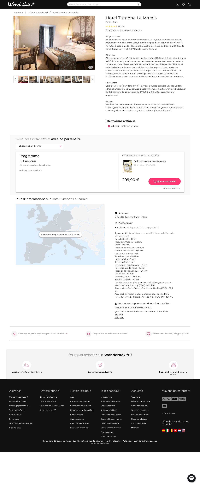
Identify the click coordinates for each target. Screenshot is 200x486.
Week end (135, 397)
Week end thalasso (139, 410)
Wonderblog (15, 428)
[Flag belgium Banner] (171, 431)
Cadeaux (18, 12)
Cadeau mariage (108, 436)
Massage (135, 428)
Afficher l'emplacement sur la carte (60, 234)
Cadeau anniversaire (110, 423)
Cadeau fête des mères (111, 419)
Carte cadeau (107, 432)
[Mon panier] (189, 4)
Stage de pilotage (139, 419)
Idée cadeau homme (110, 401)
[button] (17, 41)
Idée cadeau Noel (109, 410)
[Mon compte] (177, 4)
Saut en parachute (139, 415)
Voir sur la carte (130, 126)
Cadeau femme (108, 406)
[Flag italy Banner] (167, 431)
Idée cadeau (106, 397)
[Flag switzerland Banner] (175, 431)
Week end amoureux (140, 401)
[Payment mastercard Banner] (164, 408)
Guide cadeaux (77, 419)
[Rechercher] (138, 4)
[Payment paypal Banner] (166, 401)
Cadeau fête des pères (111, 415)
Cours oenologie (138, 423)
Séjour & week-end (38, 12)
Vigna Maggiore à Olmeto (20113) (133, 307)
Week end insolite (139, 406)
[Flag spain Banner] (163, 431)
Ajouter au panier (166, 181)
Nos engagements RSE (19, 406)
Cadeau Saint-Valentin (111, 428)
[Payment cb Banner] (174, 401)
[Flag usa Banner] (183, 431)
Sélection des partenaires (20, 423)
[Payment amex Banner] (182, 401)
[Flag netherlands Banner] (179, 431)
